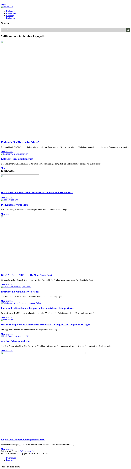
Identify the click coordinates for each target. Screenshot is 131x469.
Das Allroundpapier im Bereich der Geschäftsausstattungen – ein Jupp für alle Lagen (45, 324)
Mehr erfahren (7, 151)
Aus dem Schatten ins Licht (15, 341)
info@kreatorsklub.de (27, 451)
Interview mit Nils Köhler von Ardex (20, 291)
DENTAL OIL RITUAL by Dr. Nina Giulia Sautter (28, 275)
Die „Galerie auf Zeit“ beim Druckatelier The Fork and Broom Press (37, 192)
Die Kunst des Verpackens (14, 204)
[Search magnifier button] (128, 30)
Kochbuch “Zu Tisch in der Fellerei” (20, 142)
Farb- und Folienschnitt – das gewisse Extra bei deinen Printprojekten (37, 308)
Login (3, 4)
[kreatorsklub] (7, 7)
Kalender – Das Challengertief (17, 158)
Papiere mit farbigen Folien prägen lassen (23, 439)
